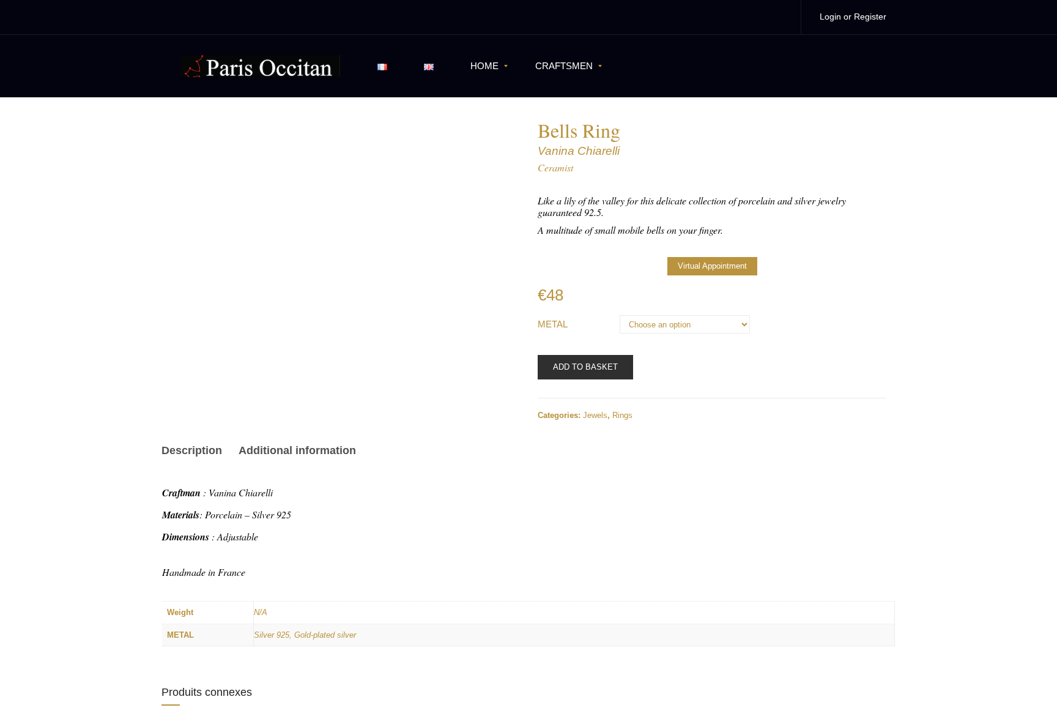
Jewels (595, 415)
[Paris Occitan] (260, 65)
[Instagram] (778, 17)
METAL (553, 324)
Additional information (297, 450)
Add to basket (585, 366)
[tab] (195, 452)
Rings (622, 415)
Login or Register (853, 16)
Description (191, 450)
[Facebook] (753, 17)
